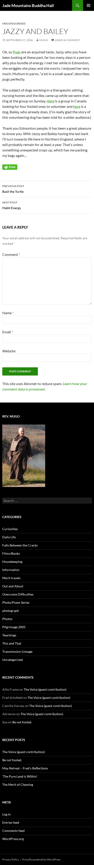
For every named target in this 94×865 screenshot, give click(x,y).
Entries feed (10, 822)
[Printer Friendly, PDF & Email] (9, 166)
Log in (6, 814)
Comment (11, 254)
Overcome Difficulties (18, 594)
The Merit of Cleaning (17, 784)
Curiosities (10, 529)
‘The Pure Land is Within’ (19, 776)
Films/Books (11, 553)
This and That (11, 643)
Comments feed (13, 831)
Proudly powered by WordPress (41, 859)
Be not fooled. (22, 722)
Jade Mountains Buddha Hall (28, 5)
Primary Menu (88, 5)
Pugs (17, 52)
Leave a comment (67, 40)
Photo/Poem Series (15, 602)
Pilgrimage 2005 (14, 627)
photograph (10, 611)
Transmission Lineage (17, 651)
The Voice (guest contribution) (45, 689)
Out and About (12, 586)
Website (9, 351)
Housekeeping (12, 561)
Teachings (9, 635)
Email (7, 332)
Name (8, 313)
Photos (7, 619)
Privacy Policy (10, 859)
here (76, 106)
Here (50, 101)
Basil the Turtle (13, 188)
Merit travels (11, 578)
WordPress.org (13, 839)
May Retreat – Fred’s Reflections (25, 768)
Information (10, 570)
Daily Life (9, 537)
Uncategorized (12, 660)
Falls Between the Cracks (20, 545)
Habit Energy (11, 205)
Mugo (43, 40)
